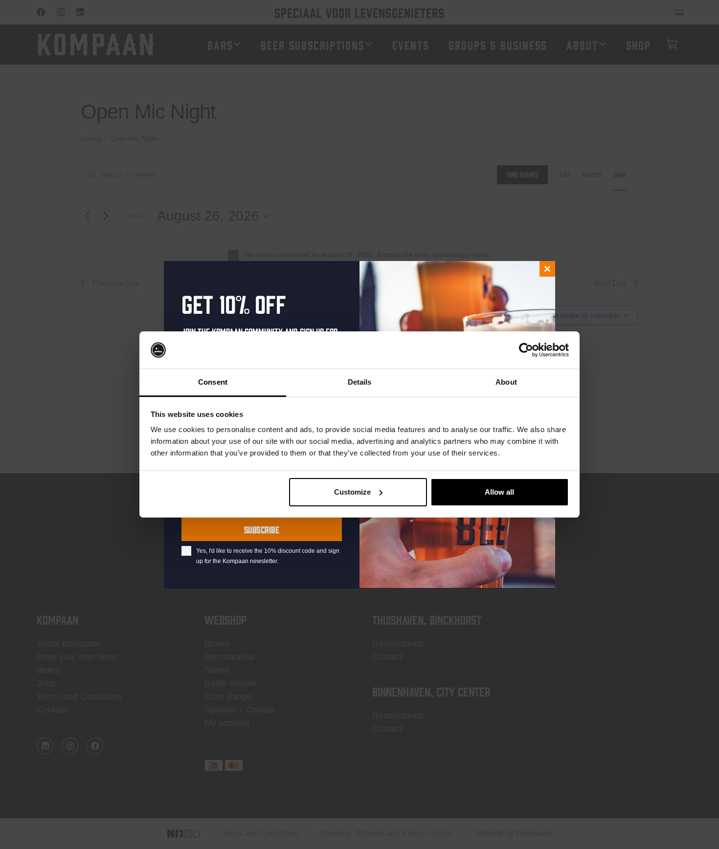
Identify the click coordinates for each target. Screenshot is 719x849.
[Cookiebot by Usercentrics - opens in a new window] (526, 350)
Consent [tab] (212, 382)
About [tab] (506, 382)
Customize (352, 492)
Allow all (499, 492)
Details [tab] (360, 382)
